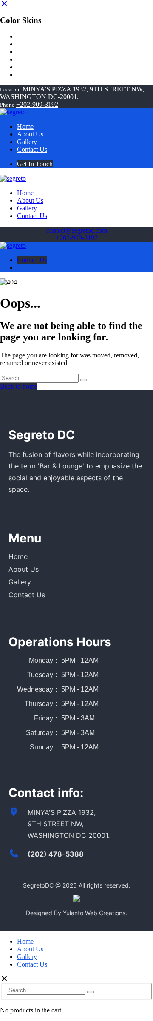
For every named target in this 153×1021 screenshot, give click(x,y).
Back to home (18, 386)
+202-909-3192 (37, 104)
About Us (23, 569)
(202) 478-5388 (56, 854)
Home (18, 556)
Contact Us (32, 260)
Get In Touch (35, 163)
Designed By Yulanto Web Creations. (76, 912)
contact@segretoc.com (76, 230)
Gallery (19, 582)
